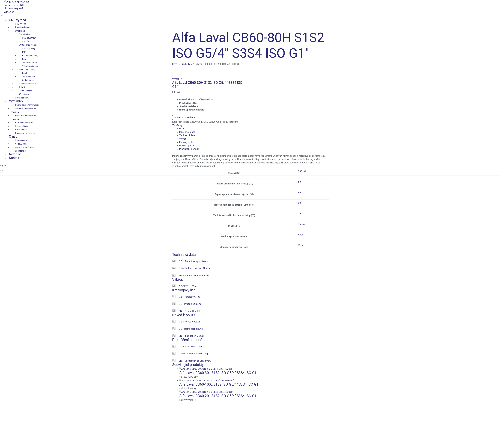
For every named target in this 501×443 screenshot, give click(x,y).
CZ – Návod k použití (189, 321)
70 (299, 213)
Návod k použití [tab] (187, 145)
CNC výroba (17, 20)
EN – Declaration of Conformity (195, 360)
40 (299, 192)
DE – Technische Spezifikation (195, 268)
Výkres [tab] (182, 138)
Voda (300, 234)
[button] (64, 16)
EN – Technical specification (194, 275)
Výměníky (177, 78)
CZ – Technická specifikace (193, 261)
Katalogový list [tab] (186, 142)
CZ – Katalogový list (189, 296)
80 (299, 181)
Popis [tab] (182, 128)
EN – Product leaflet (189, 311)
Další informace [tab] (187, 132)
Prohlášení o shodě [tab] (189, 149)
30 (299, 203)
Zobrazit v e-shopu (185, 117)
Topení (301, 224)
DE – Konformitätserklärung (193, 353)
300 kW (302, 171)
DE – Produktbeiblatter (190, 304)
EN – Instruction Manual (191, 335)
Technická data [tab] (187, 135)
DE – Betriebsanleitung (191, 328)
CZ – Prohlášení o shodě (191, 346)
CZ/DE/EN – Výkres (189, 286)
